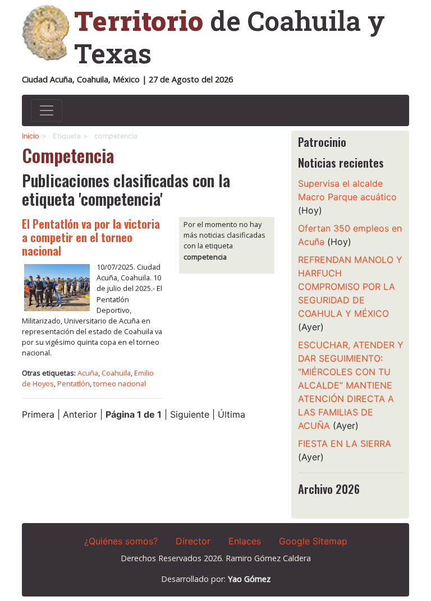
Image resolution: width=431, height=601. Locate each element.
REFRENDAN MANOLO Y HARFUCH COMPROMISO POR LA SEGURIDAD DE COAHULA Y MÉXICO (350, 286)
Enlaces (244, 541)
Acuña (87, 373)
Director (193, 541)
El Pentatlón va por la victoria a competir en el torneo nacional (91, 237)
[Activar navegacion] (46, 110)
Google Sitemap (313, 541)
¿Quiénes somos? (121, 541)
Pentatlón (73, 383)
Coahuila (116, 373)
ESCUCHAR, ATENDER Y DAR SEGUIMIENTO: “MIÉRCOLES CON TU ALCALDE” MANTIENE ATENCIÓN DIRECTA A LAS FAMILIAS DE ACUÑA (351, 385)
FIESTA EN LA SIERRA (344, 443)
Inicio (30, 136)
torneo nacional (119, 383)
